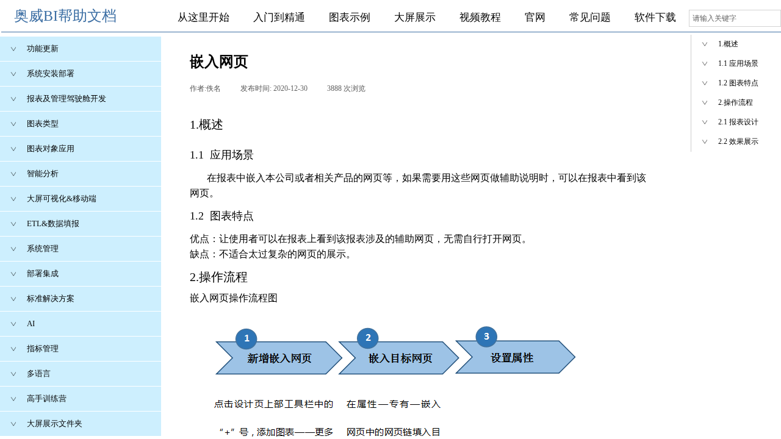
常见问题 (590, 17)
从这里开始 (203, 17)
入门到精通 (279, 17)
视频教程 (480, 17)
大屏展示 (415, 17)
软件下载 (655, 17)
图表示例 (349, 17)
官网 (535, 17)
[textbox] (735, 18)
